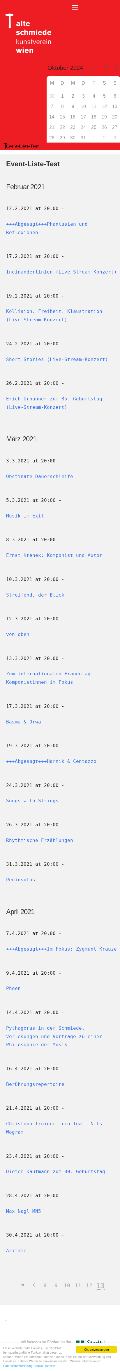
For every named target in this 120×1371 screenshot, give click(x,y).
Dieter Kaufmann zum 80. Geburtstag (55, 1171)
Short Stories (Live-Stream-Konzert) (57, 359)
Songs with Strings (32, 800)
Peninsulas (20, 880)
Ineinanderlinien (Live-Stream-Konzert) (61, 272)
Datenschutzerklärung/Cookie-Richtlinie (29, 1365)
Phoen (13, 988)
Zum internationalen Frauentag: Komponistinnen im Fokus (49, 678)
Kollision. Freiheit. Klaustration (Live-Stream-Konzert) (54, 315)
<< (22, 1284)
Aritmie (16, 1250)
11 (78, 1285)
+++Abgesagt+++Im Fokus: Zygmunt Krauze (61, 949)
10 (67, 1285)
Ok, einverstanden (96, 1349)
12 (89, 1285)
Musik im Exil (25, 516)
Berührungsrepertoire (35, 1084)
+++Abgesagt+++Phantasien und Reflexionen (47, 228)
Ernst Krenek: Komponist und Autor (54, 555)
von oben (17, 634)
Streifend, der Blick (35, 595)
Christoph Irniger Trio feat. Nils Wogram (54, 1128)
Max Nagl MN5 (23, 1211)
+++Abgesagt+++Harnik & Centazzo (51, 761)
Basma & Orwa (23, 722)
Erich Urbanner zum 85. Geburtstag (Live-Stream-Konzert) (54, 403)
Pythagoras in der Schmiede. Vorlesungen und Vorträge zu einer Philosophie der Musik (54, 1036)
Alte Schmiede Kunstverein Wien (26, 33)
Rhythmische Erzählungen (39, 840)
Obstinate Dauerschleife (39, 476)
